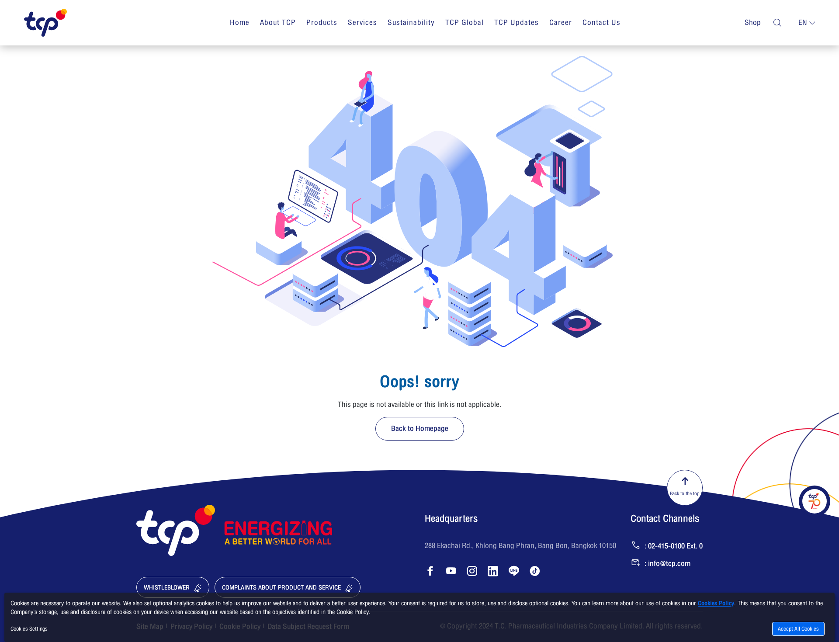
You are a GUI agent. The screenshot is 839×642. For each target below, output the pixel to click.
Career (560, 22)
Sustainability (411, 22)
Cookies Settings (29, 629)
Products (321, 22)
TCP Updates (516, 22)
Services (362, 22)
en (802, 22)
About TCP (278, 22)
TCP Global (464, 22)
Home (240, 22)
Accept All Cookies (798, 629)
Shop (753, 22)
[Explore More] (814, 501)
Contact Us (601, 22)
